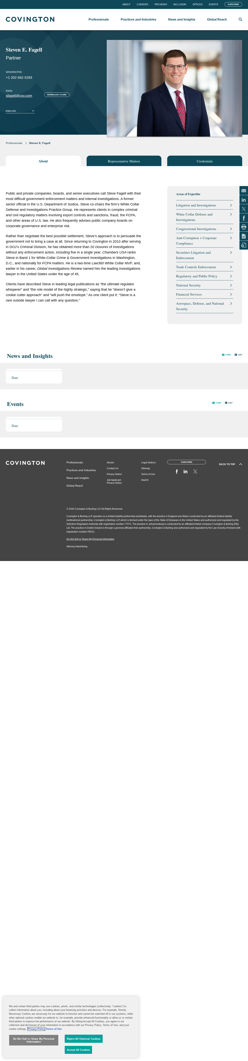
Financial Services (189, 294)
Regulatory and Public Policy (196, 276)
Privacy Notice (114, 474)
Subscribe (233, 4)
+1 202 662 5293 (19, 77)
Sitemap (145, 468)
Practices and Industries (81, 470)
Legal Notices (148, 462)
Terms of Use (148, 474)
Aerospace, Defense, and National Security (200, 306)
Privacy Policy (36, 1028)
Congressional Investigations (196, 228)
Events (213, 4)
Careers (142, 4)
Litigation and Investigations (196, 205)
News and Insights (77, 477)
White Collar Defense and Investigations (194, 217)
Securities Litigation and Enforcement (193, 255)
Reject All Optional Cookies (84, 1038)
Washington (14, 72)
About (126, 4)
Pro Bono (161, 4)
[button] (226, 354)
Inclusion (179, 4)
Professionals (14, 143)
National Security (188, 285)
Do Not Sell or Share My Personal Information (33, 1040)
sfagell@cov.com (19, 96)
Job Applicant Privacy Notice (114, 481)
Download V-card (56, 95)
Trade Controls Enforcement (196, 267)
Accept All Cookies (78, 1049)
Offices (197, 4)
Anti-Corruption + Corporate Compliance (196, 240)
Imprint (144, 480)
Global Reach (74, 485)
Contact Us (112, 468)
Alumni (110, 462)
